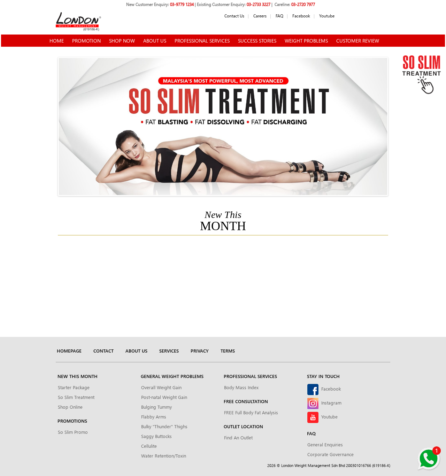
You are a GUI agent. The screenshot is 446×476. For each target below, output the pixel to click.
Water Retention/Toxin (163, 456)
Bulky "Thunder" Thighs (164, 426)
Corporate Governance (330, 454)
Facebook (301, 15)
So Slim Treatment (76, 397)
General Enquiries (325, 444)
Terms (228, 351)
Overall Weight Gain (161, 387)
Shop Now (122, 40)
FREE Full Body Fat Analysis (251, 412)
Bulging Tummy (156, 407)
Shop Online (70, 407)
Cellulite (149, 446)
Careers (260, 15)
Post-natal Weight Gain (164, 397)
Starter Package (74, 387)
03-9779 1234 (182, 4)
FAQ (279, 15)
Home (56, 40)
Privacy (200, 351)
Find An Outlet (238, 437)
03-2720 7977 (303, 4)
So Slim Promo (73, 432)
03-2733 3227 (258, 4)
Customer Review (357, 40)
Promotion (86, 40)
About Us (154, 40)
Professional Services (202, 40)
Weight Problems (306, 40)
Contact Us (234, 15)
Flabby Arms (153, 417)
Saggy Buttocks (156, 436)
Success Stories (257, 40)
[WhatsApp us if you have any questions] (429, 459)
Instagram (329, 403)
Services (169, 351)
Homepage (69, 351)
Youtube (326, 15)
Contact (103, 351)
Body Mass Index (241, 387)
